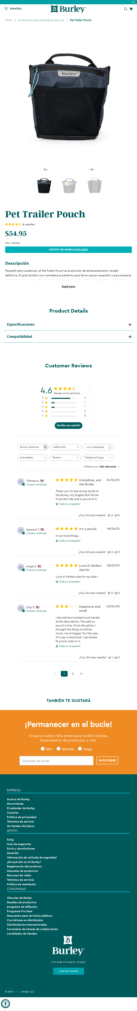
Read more (68, 286)
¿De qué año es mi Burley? (24, 862)
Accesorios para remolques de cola (41, 20)
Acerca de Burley (18, 799)
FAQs (10, 839)
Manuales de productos (22, 871)
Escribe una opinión (68, 425)
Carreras (12, 813)
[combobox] (65, 447)
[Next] (91, 169)
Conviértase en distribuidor (25, 920)
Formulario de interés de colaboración (32, 929)
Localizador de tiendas (22, 933)
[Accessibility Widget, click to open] (5, 1003)
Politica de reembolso (21, 884)
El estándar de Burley (21, 808)
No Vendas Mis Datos (20, 826)
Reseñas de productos (21, 902)
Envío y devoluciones (21, 848)
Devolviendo (15, 804)
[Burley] (68, 9)
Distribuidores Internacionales (27, 925)
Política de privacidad (21, 817)
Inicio (8, 20)
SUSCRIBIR (107, 760)
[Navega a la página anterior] (55, 674)
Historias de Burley (19, 898)
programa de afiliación (22, 907)
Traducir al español (69, 504)
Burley (17, 991)
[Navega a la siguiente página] (81, 674)
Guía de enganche (19, 844)
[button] (17, 8)
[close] (133, 2)
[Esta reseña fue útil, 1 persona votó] (110, 657)
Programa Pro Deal (19, 911)
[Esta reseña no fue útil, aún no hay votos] (116, 515)
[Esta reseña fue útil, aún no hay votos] (109, 515)
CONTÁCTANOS (68, 971)
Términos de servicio (20, 821)
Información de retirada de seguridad (32, 857)
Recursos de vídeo (19, 875)
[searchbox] (29, 447)
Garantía (13, 853)
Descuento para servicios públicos (29, 916)
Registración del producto (24, 866)
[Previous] (46, 169)
